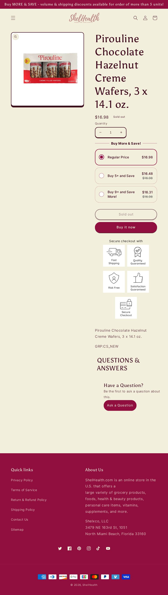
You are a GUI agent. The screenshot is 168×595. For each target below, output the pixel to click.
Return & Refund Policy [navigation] (29, 500)
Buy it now (126, 227)
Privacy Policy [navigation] (22, 480)
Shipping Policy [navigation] (23, 509)
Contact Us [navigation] (19, 519)
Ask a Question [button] (120, 405)
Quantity (101, 123)
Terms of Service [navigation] (24, 490)
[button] (13, 18)
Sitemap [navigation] (17, 529)
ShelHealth (90, 584)
